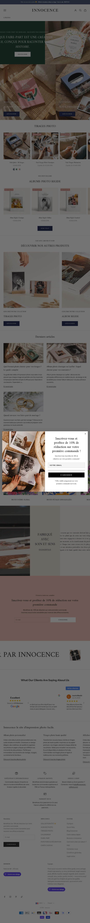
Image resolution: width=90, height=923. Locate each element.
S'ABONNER (66, 475)
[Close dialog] (85, 433)
